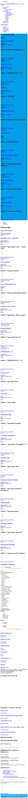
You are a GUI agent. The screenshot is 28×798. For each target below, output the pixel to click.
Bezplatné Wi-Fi (5, 598)
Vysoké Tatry (6, 7)
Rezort (7, 20)
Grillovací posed (5, 602)
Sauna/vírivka (4, 605)
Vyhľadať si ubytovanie (5, 609)
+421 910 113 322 (8, 158)
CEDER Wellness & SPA (6, 720)
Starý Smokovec (4, 713)
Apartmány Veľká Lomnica (8, 306)
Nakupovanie (6, 22)
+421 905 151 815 (8, 114)
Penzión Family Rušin (6, 180)
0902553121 (6, 241)
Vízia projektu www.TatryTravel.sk (10, 776)
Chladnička (4, 599)
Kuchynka (4, 604)
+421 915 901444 (7, 418)
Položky (5, 223)
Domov (4, 221)
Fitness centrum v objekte (7, 586)
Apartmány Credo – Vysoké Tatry (10, 238)
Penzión (7, 17)
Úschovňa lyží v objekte (7, 591)
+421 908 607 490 (8, 376)
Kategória (3, 585)
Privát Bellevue (5, 133)
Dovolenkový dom (9, 14)
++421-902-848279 (8, 68)
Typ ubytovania (4, 573)
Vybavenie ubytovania (5, 594)
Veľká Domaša (6, 772)
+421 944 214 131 (8, 332)
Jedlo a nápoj (6, 28)
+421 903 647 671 (8, 548)
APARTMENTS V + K (7, 64)
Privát (7, 18)
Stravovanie (5, 21)
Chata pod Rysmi (5, 262)
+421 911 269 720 (8, 397)
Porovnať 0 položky (5, 793)
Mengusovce (3, 286)
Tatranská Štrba (4, 66)
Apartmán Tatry (5, 372)
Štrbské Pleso (3, 43)
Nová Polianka (4, 547)
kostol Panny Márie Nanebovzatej (8, 732)
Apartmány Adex (5, 457)
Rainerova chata (4, 710)
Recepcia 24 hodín (6, 589)
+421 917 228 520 (8, 309)
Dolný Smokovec (4, 240)
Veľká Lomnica (4, 182)
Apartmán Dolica (5, 502)
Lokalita (2, 572)
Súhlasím (4, 796)
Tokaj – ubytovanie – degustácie (9, 771)
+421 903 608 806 (8, 439)
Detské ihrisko (5, 600)
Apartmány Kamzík (6, 414)
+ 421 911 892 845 (8, 183)
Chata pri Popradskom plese (8, 284)
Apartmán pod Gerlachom (8, 544)
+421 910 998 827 (8, 527)
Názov (2, 571)
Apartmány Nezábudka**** (8, 435)
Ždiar (2, 113)
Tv (2, 607)
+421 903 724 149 (8, 91)
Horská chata (8, 15)
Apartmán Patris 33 (6, 328)
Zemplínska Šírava (7, 770)
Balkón (3, 595)
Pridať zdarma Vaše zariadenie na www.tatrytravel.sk (14, 777)
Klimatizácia (4, 603)
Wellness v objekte (6, 593)
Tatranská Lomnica (4, 90)
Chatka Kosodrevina (6, 202)
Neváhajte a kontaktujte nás (6, 672)
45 (4, 567)
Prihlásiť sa (5, 1)
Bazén (3, 596)
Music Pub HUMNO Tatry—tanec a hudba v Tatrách (12, 727)
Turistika (5, 8)
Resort (3, 584)
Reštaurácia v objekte (6, 590)
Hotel (7, 16)
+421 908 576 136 (8, 206)
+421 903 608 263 (8, 506)
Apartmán (8, 11)
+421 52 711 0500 (8, 44)
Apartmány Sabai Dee (6, 523)
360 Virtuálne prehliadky (8, 773)
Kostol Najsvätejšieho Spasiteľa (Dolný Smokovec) (12, 715)
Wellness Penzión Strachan (8, 111)
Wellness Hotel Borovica (7, 41)
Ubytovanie (5, 10)
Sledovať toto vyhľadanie (6, 233)
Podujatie (5, 27)
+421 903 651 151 (8, 461)
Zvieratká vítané (5, 608)
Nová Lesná (3, 375)
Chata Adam (4, 393)
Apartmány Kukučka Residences (9, 155)
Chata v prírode (9, 13)
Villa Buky (3, 87)
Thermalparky (9, 9)
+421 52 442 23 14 (8, 265)
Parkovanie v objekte (6, 587)
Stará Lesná (3, 460)
